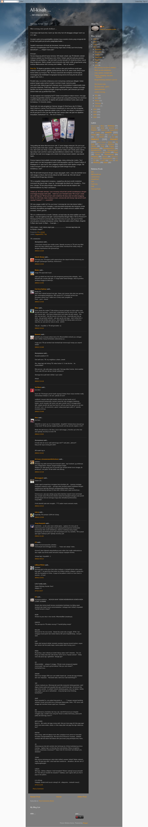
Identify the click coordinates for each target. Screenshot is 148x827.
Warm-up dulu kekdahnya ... (103, 70)
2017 (95, 39)
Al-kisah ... (40, 9)
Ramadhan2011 (96, 150)
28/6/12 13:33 (39, 264)
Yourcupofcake (96, 189)
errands (97, 132)
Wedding (96, 162)
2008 (95, 117)
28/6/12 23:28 (39, 517)
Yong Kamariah (40, 523)
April (96, 98)
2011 (95, 109)
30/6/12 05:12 (39, 559)
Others (93, 146)
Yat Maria (38, 387)
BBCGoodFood (95, 126)
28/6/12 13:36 (39, 283)
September (98, 57)
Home (59, 797)
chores (93, 128)
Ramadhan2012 (113, 150)
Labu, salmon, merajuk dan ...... (105, 73)
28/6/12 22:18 (39, 472)
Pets (102, 146)
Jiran (113, 137)
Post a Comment (38, 789)
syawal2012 (114, 156)
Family (93, 135)
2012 (95, 47)
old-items (111, 144)
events (108, 132)
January (97, 106)
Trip (45, 234)
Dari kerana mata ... (101, 84)
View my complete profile (108, 29)
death (102, 128)
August (97, 60)
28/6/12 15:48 (39, 347)
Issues (101, 137)
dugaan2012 (39, 234)
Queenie (38, 334)
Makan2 (95, 139)
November (98, 52)
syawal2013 (96, 158)
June (96, 65)
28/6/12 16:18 (39, 381)
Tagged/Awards (107, 158)
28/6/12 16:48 (39, 411)
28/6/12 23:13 (39, 506)
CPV (92, 181)
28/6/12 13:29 (39, 251)
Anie (36, 417)
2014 (95, 42)
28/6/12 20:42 (39, 453)
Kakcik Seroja (39, 257)
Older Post (82, 797)
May (96, 95)
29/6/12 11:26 (39, 536)
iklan (95, 137)
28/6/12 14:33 (39, 302)
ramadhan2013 (98, 152)
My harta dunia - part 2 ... (103, 86)
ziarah (105, 162)
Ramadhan (95, 148)
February (98, 103)
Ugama (111, 160)
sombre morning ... (101, 92)
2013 (95, 44)
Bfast (102, 126)
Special (104, 156)
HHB (92, 186)
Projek (111, 146)
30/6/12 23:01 (39, 577)
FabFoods (94, 184)
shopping (94, 156)
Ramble (107, 152)
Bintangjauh (39, 478)
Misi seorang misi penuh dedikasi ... (106, 67)
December (98, 49)
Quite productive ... (101, 89)
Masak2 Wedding (101, 142)
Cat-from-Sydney (40, 289)
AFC (92, 172)
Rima (36, 308)
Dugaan (94, 130)
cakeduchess (95, 177)
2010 (95, 112)
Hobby (116, 135)
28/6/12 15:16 (39, 328)
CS (36, 542)
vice (116, 160)
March (97, 100)
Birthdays (111, 126)
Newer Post (35, 797)
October (97, 54)
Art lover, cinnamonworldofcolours (47, 459)
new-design (102, 144)
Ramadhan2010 (108, 148)
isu (108, 137)
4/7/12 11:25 (39, 785)
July (96, 62)
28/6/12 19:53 (39, 434)
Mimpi (110, 142)
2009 (95, 114)
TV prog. (102, 160)
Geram (102, 135)
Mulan (37, 270)
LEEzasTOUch (40, 565)
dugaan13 (104, 130)
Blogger (85, 823)
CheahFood (95, 179)
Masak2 (114, 139)
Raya (116, 152)
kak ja (37, 512)
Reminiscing (109, 154)
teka (117, 158)
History (109, 134)
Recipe (97, 154)
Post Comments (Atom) (46, 801)
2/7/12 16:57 (39, 591)
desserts (111, 128)
